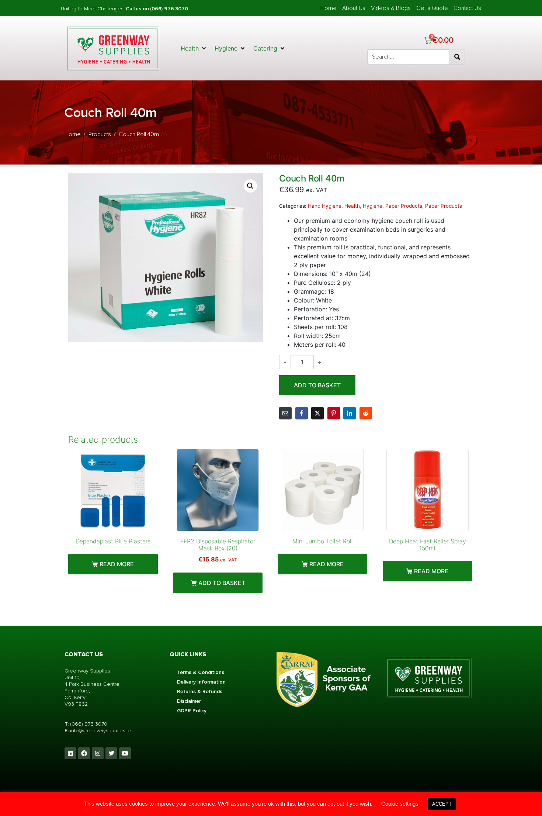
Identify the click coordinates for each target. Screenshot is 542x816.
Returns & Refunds (199, 691)
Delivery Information (201, 682)
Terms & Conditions (200, 672)
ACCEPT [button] (442, 804)
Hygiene (372, 206)
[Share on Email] (285, 413)
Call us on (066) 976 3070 (157, 9)
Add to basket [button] (221, 583)
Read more (117, 564)
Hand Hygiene (324, 206)
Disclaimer (189, 701)
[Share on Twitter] (317, 413)
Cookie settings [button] (399, 804)
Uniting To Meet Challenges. (93, 9)
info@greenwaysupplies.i (99, 730)
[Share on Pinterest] (333, 413)
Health (352, 206)
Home (328, 8)
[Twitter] (111, 753)
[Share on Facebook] (301, 413)
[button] (194, 48)
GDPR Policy (191, 711)
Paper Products (403, 206)
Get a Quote (432, 8)
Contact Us (467, 8)
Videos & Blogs (391, 8)
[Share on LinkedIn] (349, 413)
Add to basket (317, 385)
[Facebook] (84, 753)
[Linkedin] (70, 753)
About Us (353, 8)
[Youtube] (125, 753)
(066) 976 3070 (88, 724)
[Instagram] (98, 753)
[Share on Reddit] (365, 413)
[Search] (457, 56)
